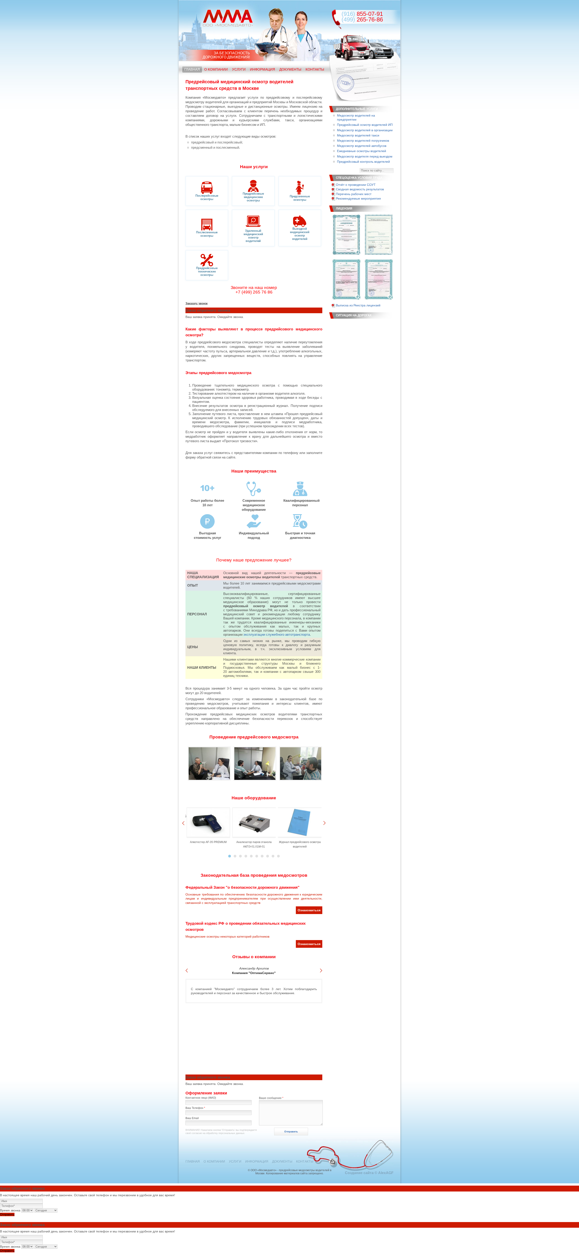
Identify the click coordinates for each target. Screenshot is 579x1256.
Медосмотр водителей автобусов (361, 146)
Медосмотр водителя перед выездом (364, 156)
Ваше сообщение (271, 1098)
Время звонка (10, 1210)
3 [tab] (240, 856)
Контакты (315, 69)
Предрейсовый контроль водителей (363, 161)
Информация (262, 69)
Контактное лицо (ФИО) (200, 1097)
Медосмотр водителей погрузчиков (363, 140)
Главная (192, 69)
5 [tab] (251, 856)
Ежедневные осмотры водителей (361, 151)
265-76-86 (362, 19)
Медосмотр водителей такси (358, 135)
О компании (216, 69)
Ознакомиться (309, 910)
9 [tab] (273, 856)
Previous (183, 823)
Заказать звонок (196, 303)
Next (324, 823)
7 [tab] (262, 856)
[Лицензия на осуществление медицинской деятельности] (346, 234)
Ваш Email (192, 1118)
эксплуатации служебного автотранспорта (276, 634)
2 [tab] (235, 856)
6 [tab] (256, 856)
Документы (290, 69)
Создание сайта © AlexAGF (369, 1173)
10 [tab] (278, 856)
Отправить (7, 1214)
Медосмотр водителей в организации (365, 130)
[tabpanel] (208, 825)
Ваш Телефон (195, 1108)
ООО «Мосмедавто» (228, 18)
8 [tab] (267, 856)
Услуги (239, 69)
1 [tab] (229, 856)
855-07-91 (362, 14)
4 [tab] (245, 856)
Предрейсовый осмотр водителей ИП (365, 125)
